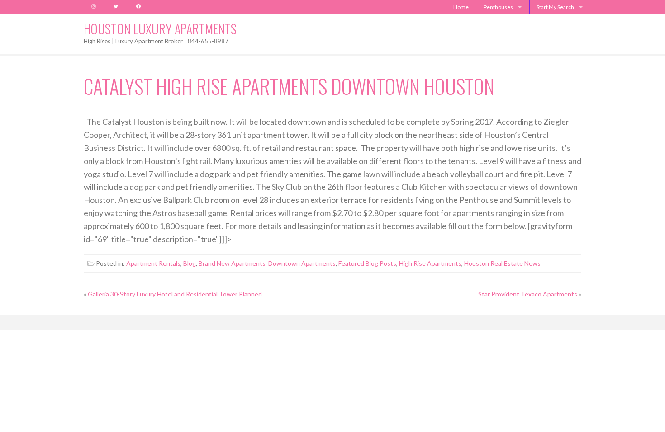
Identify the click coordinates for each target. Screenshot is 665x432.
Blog (189, 263)
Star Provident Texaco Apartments (527, 294)
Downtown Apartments (302, 263)
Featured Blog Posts (367, 263)
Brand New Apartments (232, 263)
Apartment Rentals (153, 263)
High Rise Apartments (430, 263)
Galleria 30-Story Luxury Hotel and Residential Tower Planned (175, 294)
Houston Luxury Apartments (160, 28)
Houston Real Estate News (502, 263)
